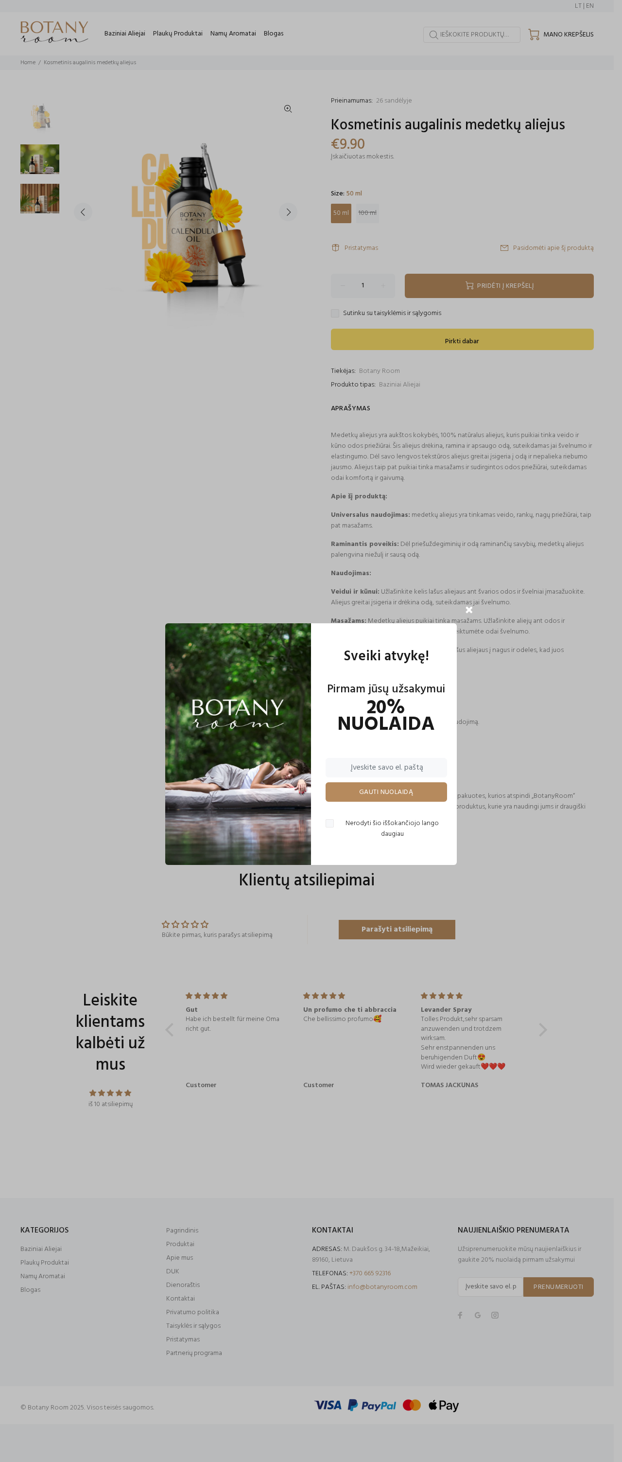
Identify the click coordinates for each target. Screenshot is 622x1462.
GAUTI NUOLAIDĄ (386, 792)
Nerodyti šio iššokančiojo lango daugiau (392, 829)
